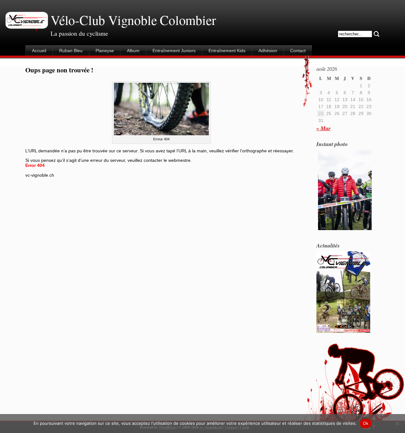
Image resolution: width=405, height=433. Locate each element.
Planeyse (105, 50)
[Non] (397, 423)
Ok (366, 423)
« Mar (323, 128)
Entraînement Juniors (174, 50)
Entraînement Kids (227, 50)
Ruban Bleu (71, 50)
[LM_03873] (344, 230)
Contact (298, 50)
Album (133, 50)
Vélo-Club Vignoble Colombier (133, 20)
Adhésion (268, 50)
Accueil (39, 50)
